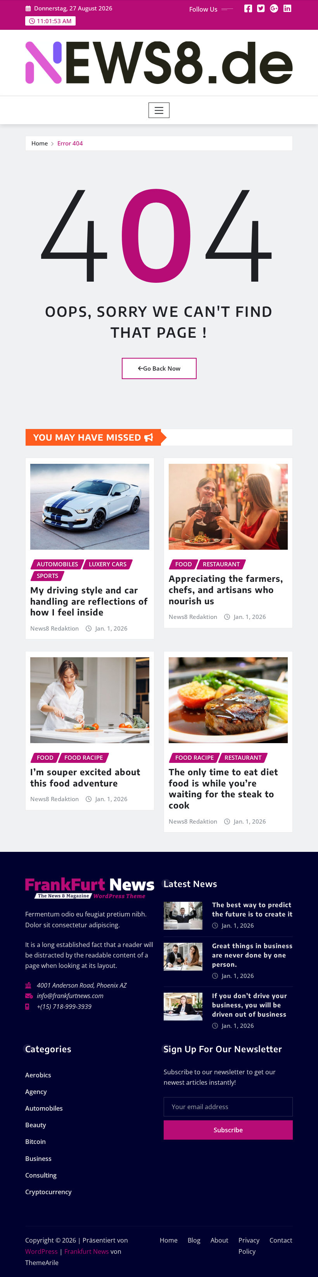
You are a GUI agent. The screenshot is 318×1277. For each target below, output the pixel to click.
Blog (194, 1240)
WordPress (41, 1251)
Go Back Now (161, 368)
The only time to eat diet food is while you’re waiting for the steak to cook (223, 788)
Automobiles (44, 1108)
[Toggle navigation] (159, 110)
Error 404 (70, 143)
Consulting (41, 1175)
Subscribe (228, 1130)
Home (39, 143)
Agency (36, 1091)
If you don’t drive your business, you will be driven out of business (249, 1005)
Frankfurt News (86, 1251)
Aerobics (38, 1075)
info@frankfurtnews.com (70, 996)
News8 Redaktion (54, 628)
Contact (281, 1240)
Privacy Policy (248, 1246)
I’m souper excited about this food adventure (85, 777)
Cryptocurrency (48, 1192)
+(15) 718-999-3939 (64, 1006)
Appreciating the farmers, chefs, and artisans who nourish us (226, 589)
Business (38, 1158)
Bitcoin (35, 1141)
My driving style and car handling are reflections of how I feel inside (89, 601)
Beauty (35, 1125)
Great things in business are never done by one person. (252, 955)
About (219, 1240)
